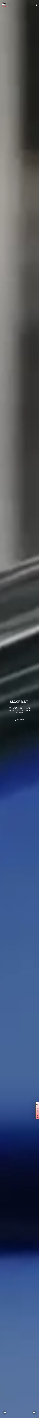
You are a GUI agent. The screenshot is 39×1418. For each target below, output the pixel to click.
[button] (35, 4)
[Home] (4, 5)
